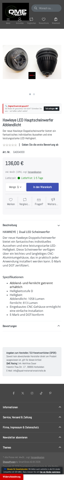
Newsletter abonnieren (15, 437)
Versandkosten (34, 171)
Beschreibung (10, 225)
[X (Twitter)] (23, 393)
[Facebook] (14, 393)
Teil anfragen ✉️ (51, 108)
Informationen (10, 407)
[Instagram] (32, 393)
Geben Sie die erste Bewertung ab (40, 144)
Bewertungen (10, 326)
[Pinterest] (50, 393)
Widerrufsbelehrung (11, 476)
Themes (7, 447)
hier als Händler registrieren (50, 472)
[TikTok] (41, 393)
